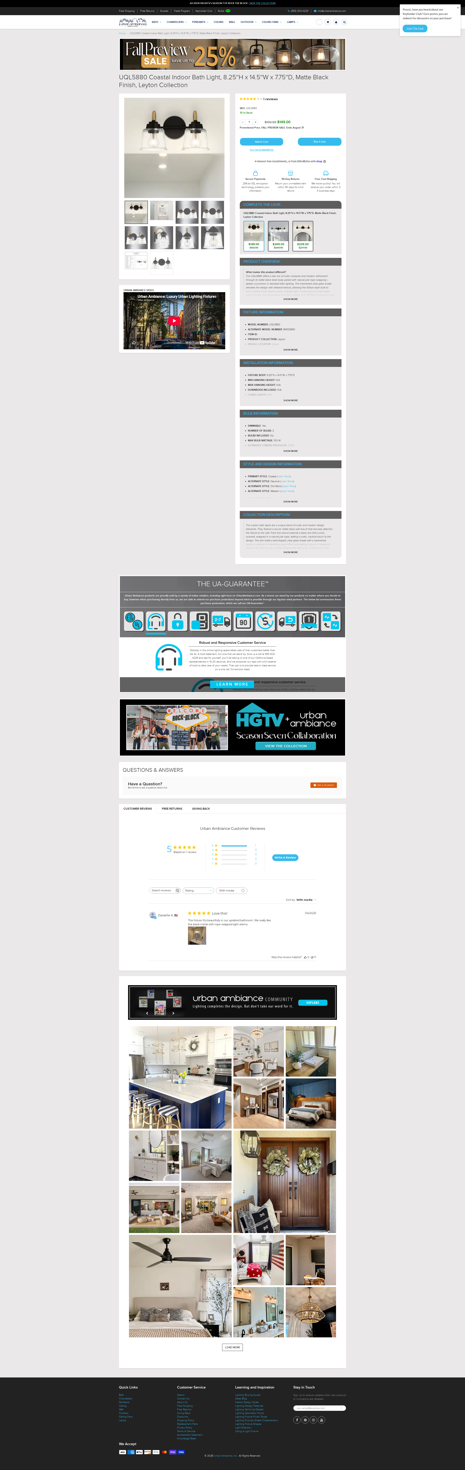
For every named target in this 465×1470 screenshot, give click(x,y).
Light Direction (243, 1427)
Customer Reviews (138, 808)
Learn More (284, 476)
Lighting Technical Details (249, 1409)
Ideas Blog (241, 1398)
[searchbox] (161, 890)
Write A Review (285, 857)
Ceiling (218, 22)
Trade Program (182, 11)
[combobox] (198, 891)
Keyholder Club (203, 11)
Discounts (182, 1416)
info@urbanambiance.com (332, 11)
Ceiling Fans (270, 22)
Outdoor (247, 22)
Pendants (198, 22)
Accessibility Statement (190, 1434)
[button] (180, 1077)
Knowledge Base (186, 1438)
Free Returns (147, 11)
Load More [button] (232, 1347)
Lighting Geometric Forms (249, 1413)
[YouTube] (321, 1420)
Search (181, 1395)
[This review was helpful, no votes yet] (305, 957)
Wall (232, 22)
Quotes (164, 11)
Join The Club (415, 28)
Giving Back (201, 808)
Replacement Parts (187, 1424)
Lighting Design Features (249, 1405)
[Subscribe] (341, 1408)
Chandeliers (175, 22)
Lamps (291, 22)
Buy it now (320, 141)
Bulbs (221, 11)
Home (122, 33)
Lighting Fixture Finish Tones (251, 1416)
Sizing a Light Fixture (246, 1431)
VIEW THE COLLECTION (262, 3)
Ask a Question (325, 785)
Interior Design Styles (247, 1402)
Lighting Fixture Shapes (248, 1424)
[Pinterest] (305, 1420)
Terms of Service (186, 1431)
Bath (155, 22)
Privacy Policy (184, 1427)
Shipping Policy (185, 1420)
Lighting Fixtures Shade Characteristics (256, 1420)
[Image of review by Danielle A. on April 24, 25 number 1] (197, 936)
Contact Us (183, 1398)
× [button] (458, 7)
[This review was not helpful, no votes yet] (312, 957)
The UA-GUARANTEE (262, 150)
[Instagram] (313, 1420)
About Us (182, 1402)
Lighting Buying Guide (247, 1395)
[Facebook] (297, 1420)
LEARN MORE (233, 684)
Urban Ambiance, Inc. (226, 1455)
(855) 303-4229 (299, 11)
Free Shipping (127, 11)
